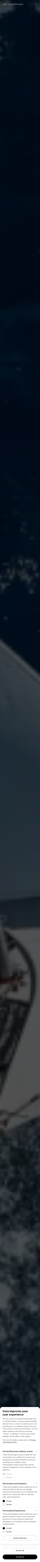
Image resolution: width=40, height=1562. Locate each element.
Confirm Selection (20, 1538)
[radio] (4, 1474)
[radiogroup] (20, 1503)
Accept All (20, 1557)
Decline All (20, 1550)
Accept (8, 1474)
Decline (9, 1477)
